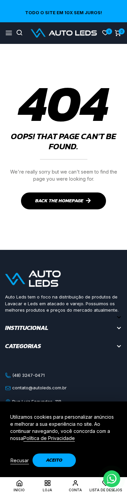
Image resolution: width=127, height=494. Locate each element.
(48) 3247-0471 (28, 375)
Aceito (54, 460)
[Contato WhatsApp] (111, 478)
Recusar (19, 460)
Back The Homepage (59, 200)
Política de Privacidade (49, 438)
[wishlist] (105, 33)
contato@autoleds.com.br (39, 387)
